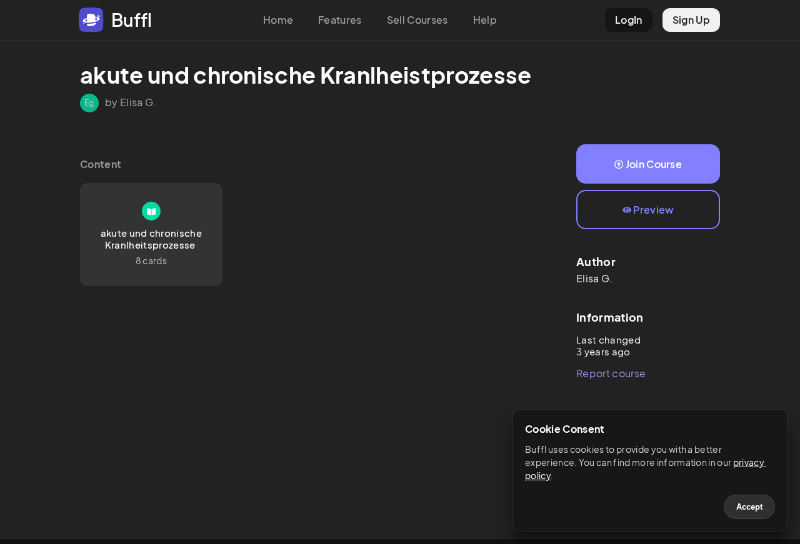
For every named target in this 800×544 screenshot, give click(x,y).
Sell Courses (417, 19)
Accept (749, 507)
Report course (611, 373)
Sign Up (691, 19)
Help (485, 19)
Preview (653, 209)
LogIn (628, 19)
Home (278, 19)
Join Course (654, 164)
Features (340, 19)
